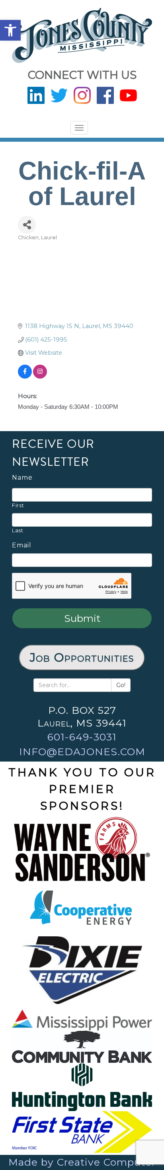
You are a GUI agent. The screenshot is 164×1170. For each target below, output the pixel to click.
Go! (120, 685)
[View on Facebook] (25, 376)
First (18, 505)
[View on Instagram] (40, 376)
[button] (10, 30)
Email (21, 545)
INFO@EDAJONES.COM (82, 752)
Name (22, 478)
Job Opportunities (82, 657)
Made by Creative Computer (82, 1162)
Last (17, 530)
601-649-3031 (82, 737)
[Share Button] (27, 225)
